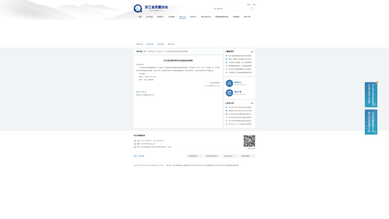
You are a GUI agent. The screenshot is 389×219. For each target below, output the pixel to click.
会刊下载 (243, 94)
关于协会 (149, 17)
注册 (253, 4)
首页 (140, 17)
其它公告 (171, 44)
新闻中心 (160, 17)
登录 (248, 4)
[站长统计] (237, 165)
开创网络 (227, 165)
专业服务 (171, 17)
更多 (252, 51)
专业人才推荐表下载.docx (146, 95)
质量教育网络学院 (221, 17)
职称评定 (236, 94)
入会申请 (236, 84)
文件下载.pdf (142, 92)
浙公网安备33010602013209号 (214, 165)
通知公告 (182, 17)
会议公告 (150, 44)
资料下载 (247, 17)
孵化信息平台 (206, 17)
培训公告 (139, 44)
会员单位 (243, 84)
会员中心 (193, 17)
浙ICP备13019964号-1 (197, 165)
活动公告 (160, 44)
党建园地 (236, 17)
